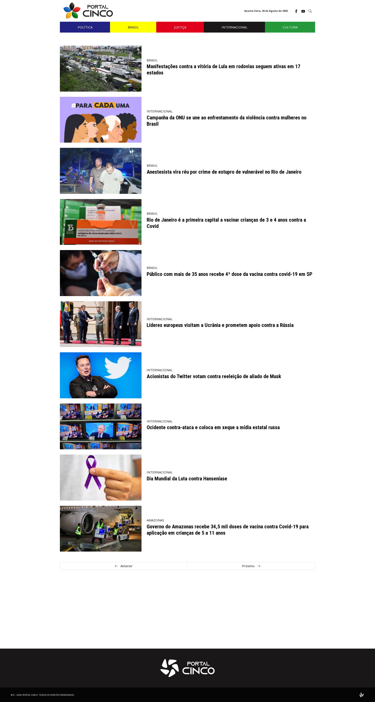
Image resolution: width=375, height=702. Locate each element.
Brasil (152, 60)
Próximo (248, 566)
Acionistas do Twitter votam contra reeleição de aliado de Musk (214, 376)
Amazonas (155, 520)
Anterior (126, 566)
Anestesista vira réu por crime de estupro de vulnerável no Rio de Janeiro (224, 172)
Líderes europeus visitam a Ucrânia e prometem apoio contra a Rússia (220, 325)
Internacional (160, 111)
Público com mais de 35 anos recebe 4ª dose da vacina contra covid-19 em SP (229, 274)
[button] (310, 11)
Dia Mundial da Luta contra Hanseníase (187, 479)
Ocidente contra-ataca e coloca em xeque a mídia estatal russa (213, 427)
